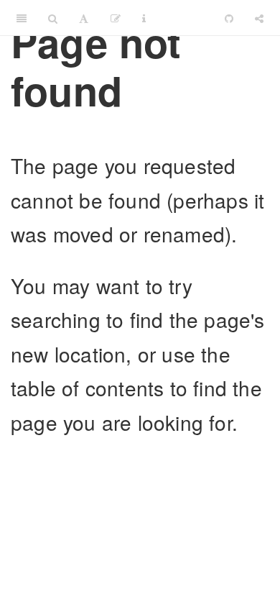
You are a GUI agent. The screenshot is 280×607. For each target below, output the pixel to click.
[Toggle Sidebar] (21, 18)
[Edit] (115, 18)
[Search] (52, 18)
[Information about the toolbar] (144, 18)
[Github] (229, 18)
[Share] (259, 18)
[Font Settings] (83, 18)
